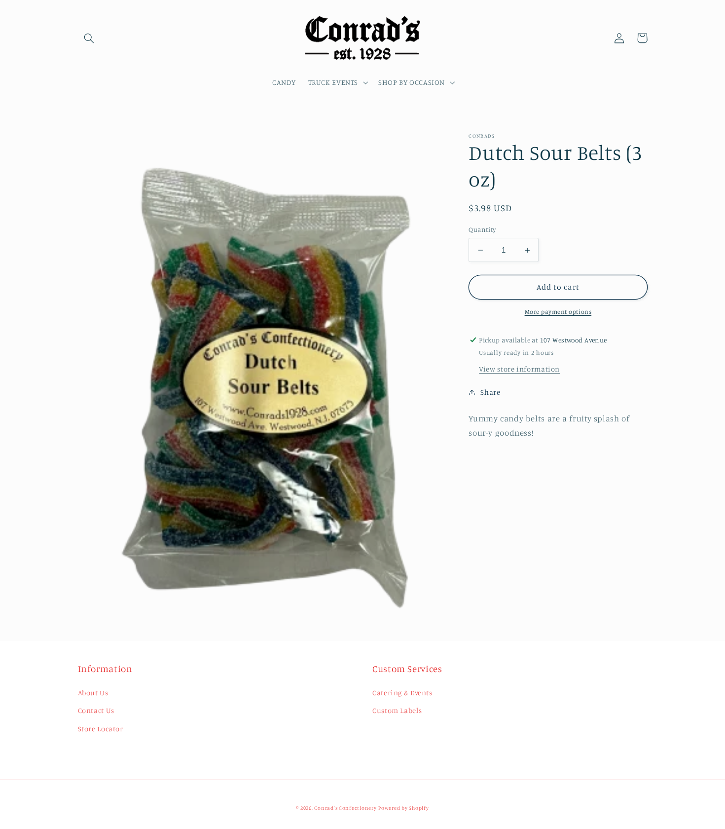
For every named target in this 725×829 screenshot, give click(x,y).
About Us (93, 692)
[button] (89, 38)
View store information (519, 369)
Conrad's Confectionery (345, 808)
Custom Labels (397, 710)
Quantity (482, 230)
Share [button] (490, 392)
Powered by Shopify (403, 808)
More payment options (558, 312)
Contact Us (96, 710)
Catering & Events (402, 692)
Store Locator (100, 728)
